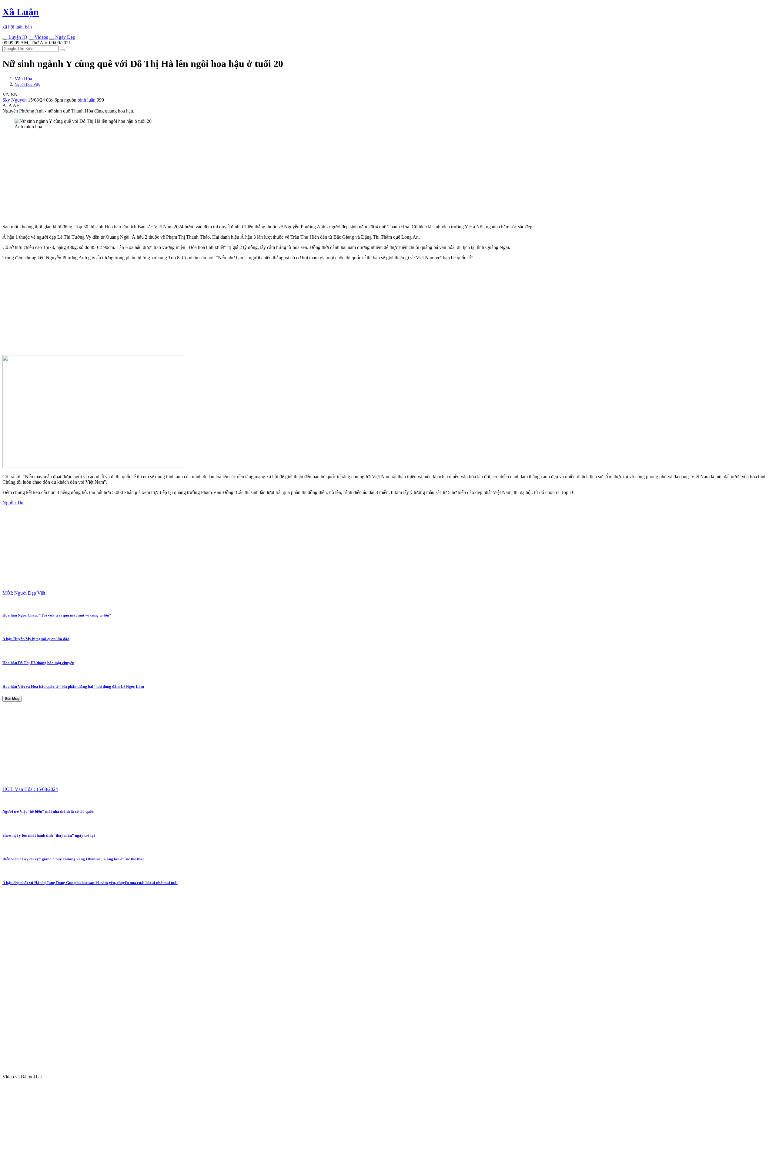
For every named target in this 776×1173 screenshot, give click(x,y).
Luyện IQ (17, 37)
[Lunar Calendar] (51, 39)
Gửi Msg (12, 699)
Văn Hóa (23, 78)
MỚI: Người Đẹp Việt (23, 593)
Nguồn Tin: (13, 502)
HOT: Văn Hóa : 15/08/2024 (30, 789)
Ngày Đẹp (64, 37)
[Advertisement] (184, 176)
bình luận (87, 100)
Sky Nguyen (14, 100)
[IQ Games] (4, 39)
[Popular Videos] (30, 39)
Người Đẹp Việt (27, 84)
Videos (40, 37)
